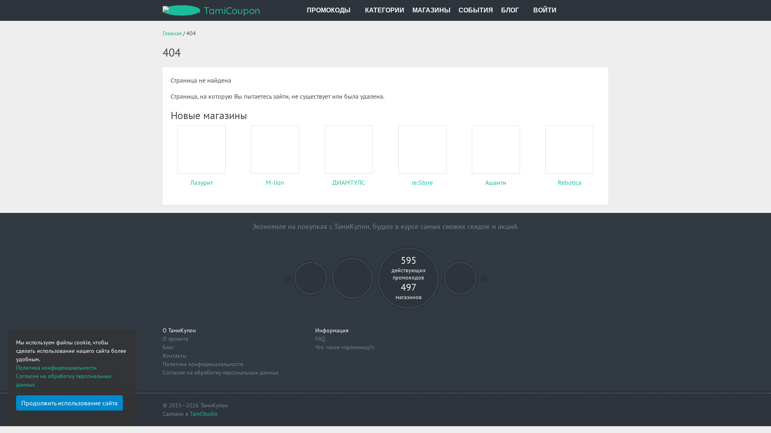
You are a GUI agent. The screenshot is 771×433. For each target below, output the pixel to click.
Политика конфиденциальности (203, 364)
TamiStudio (204, 413)
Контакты (174, 355)
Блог (168, 347)
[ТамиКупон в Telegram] (311, 278)
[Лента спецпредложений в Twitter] (460, 278)
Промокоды (329, 10)
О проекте (175, 338)
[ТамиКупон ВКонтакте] (353, 278)
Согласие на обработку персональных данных (221, 372)
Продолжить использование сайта (69, 403)
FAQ (320, 338)
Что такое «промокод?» (345, 347)
